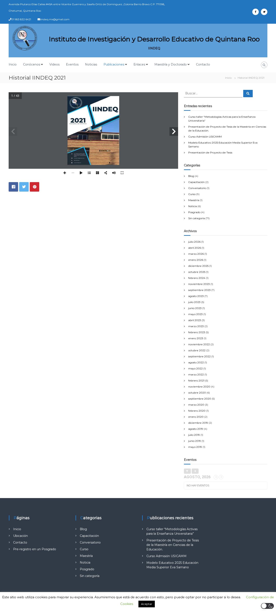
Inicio (13, 64)
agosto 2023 (196, 296)
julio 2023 (194, 302)
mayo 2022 (195, 368)
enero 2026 (195, 259)
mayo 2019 (195, 446)
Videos (54, 64)
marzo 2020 (196, 404)
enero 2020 (196, 416)
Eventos (72, 64)
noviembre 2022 (199, 344)
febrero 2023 (196, 332)
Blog (191, 176)
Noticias (91, 64)
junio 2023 (195, 308)
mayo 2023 (195, 314)
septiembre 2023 (199, 290)
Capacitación (196, 182)
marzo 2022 (196, 374)
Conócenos (31, 64)
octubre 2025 (196, 271)
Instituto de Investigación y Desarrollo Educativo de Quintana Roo (154, 39)
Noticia (192, 206)
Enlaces (139, 64)
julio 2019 (194, 434)
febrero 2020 (196, 410)
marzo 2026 (196, 253)
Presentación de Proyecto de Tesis (210, 152)
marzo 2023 (196, 326)
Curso (192, 194)
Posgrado (194, 212)
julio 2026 (194, 241)
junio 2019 (194, 440)
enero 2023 (195, 338)
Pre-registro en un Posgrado (34, 549)
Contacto (203, 64)
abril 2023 (194, 320)
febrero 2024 (196, 278)
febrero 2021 (196, 380)
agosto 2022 (196, 362)
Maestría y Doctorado (170, 64)
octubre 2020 (197, 392)
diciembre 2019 (198, 422)
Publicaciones (114, 64)
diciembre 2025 (198, 265)
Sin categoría (196, 218)
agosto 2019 (195, 428)
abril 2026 (194, 247)
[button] (267, 606)
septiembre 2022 (199, 356)
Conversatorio (197, 188)
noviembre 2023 (199, 284)
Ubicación (20, 536)
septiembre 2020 (199, 398)
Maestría (193, 200)
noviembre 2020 (199, 386)
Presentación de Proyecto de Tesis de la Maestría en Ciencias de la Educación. (172, 544)
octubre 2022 (196, 350)
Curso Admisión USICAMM (205, 136)
